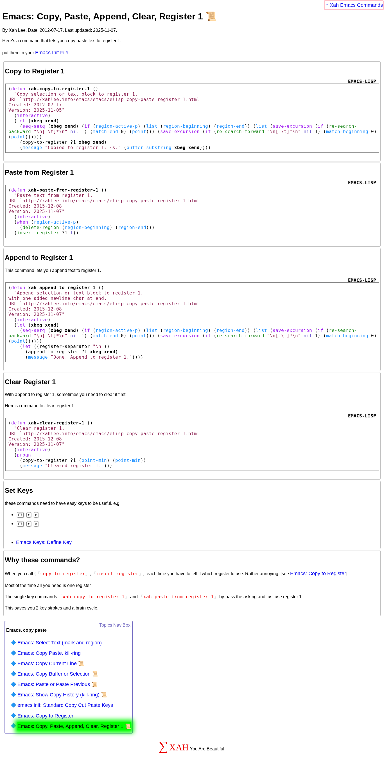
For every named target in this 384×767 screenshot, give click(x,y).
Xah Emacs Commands (356, 5)
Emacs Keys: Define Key (44, 542)
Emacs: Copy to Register (318, 573)
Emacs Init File (51, 52)
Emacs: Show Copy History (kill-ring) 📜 (62, 695)
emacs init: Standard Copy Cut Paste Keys (65, 705)
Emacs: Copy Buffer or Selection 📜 (57, 674)
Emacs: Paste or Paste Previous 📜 (57, 684)
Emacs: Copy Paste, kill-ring (49, 653)
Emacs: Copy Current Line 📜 (50, 663)
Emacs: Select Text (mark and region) (59, 642)
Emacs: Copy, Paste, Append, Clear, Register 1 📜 (74, 726)
